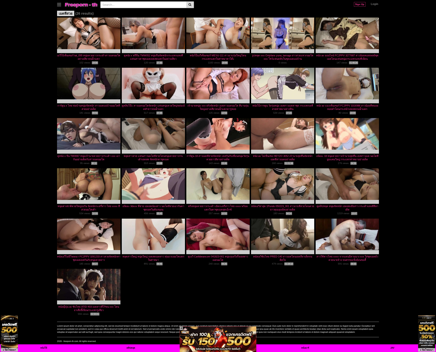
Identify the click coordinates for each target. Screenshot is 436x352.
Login (374, 4)
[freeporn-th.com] (81, 5)
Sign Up (359, 4)
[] (190, 4)
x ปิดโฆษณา (9, 349)
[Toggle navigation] (60, 4)
